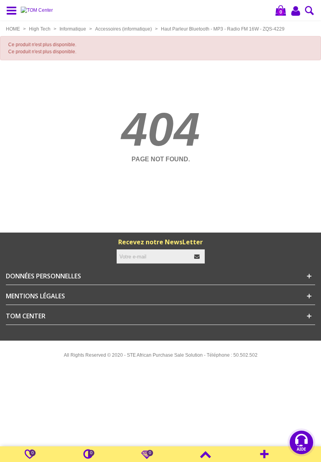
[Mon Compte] (296, 10)
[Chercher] (309, 13)
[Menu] (13, 10)
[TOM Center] (39, 10)
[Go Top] (205, 454)
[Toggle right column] (264, 454)
